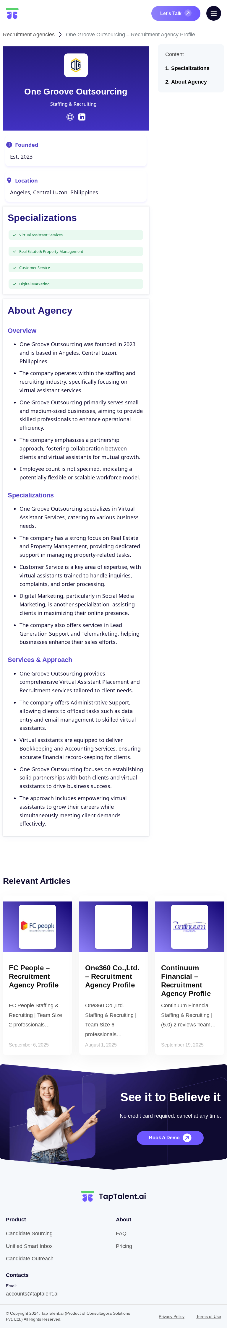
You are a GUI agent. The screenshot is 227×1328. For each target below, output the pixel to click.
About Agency (189, 82)
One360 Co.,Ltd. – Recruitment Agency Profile (112, 976)
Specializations (190, 68)
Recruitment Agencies (29, 35)
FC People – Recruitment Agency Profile (34, 976)
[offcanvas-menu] (213, 13)
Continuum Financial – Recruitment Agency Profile (186, 980)
